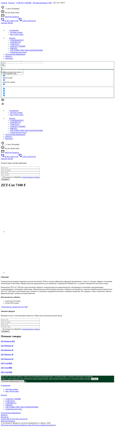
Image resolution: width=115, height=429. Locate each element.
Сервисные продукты (18, 52)
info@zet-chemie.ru (12, 17)
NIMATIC (13, 48)
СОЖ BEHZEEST (17, 40)
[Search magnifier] (3, 65)
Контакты (9, 58)
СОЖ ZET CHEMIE (23, 3)
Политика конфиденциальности (12, 381)
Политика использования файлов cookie (16, 425)
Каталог (11, 3)
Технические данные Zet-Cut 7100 (14, 307)
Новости (8, 56)
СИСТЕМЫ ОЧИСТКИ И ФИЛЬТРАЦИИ (26, 50)
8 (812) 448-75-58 (7, 419)
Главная (4, 3)
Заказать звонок (7, 23)
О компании (14, 30)
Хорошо (94, 379)
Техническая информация (15, 54)
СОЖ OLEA (14, 44)
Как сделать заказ (16, 34)
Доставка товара (16, 32)
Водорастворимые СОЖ (42, 3)
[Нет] (25, 381)
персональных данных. (31, 177)
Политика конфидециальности (44, 425)
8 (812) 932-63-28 (20, 419)
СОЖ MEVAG (15, 42)
